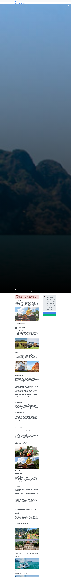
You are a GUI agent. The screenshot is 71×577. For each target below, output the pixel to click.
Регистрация (52, 1)
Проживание (49, 291)
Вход (55, 1)
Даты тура (40, 291)
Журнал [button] (21, 1)
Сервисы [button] (29, 1)
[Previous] (16, 315)
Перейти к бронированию (50, 315)
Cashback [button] (25, 1)
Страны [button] (18, 1)
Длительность (32, 291)
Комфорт (23, 291)
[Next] (37, 315)
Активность (16, 291)
